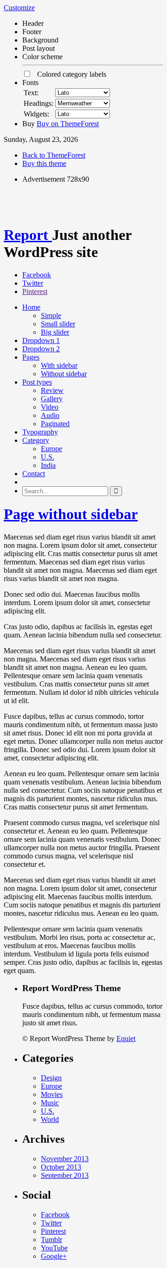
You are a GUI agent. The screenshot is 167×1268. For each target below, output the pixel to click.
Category (35, 440)
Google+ (54, 1256)
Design (51, 1078)
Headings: (38, 103)
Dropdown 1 (41, 340)
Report (28, 235)
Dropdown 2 (41, 349)
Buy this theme (44, 163)
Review (52, 390)
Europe (51, 449)
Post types (37, 382)
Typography (40, 432)
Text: (31, 93)
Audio (50, 415)
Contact (33, 474)
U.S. (47, 457)
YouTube (54, 1248)
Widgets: (36, 114)
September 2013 (65, 1175)
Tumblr (51, 1239)
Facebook (36, 275)
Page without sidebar (71, 514)
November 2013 (65, 1159)
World (50, 1119)
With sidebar (59, 365)
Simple (51, 315)
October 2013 (61, 1167)
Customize (19, 8)
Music (50, 1103)
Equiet (125, 1038)
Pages (30, 357)
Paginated (55, 424)
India (48, 465)
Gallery (52, 399)
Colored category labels (69, 74)
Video (49, 407)
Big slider (55, 332)
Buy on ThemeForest (68, 124)
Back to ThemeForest (53, 155)
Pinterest (34, 291)
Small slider (58, 324)
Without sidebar (64, 374)
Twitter (32, 283)
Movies (52, 1094)
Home (31, 307)
